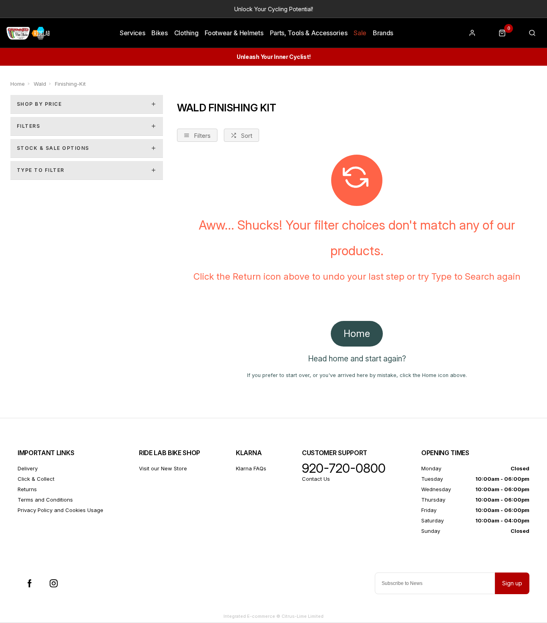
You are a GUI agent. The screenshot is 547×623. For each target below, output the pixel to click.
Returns (27, 489)
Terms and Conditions (45, 499)
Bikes (159, 33)
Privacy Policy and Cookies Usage (60, 510)
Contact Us (316, 479)
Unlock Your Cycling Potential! (273, 9)
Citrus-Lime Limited (303, 616)
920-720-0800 (344, 468)
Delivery (28, 468)
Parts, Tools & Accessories (309, 33)
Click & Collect (36, 479)
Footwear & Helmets (234, 33)
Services (132, 33)
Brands (383, 33)
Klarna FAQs (251, 468)
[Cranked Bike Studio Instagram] (53, 583)
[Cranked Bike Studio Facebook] (29, 583)
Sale (360, 33)
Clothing (186, 33)
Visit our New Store (163, 468)
